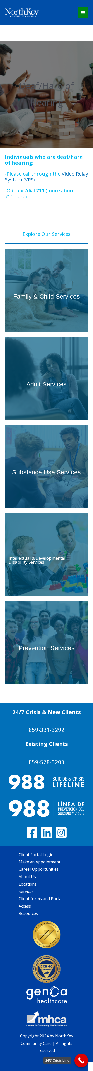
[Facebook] (32, 832)
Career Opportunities (39, 869)
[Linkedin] (46, 832)
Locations (28, 884)
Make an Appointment (39, 862)
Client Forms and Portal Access (40, 902)
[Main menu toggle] (83, 12)
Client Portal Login (36, 854)
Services (26, 891)
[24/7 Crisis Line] (81, 1060)
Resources (28, 913)
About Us (27, 876)
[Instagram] (61, 832)
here (19, 196)
